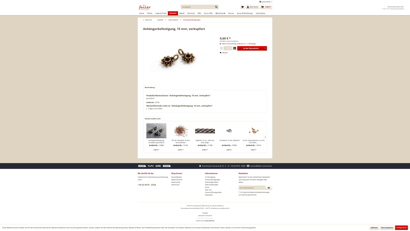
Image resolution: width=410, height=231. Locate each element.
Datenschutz (175, 182)
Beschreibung (150, 87)
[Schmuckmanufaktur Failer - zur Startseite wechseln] (145, 7)
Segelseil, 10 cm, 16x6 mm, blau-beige (204, 141)
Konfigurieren (401, 228)
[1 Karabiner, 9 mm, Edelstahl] (229, 130)
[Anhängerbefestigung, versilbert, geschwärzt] (156, 130)
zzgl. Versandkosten (232, 41)
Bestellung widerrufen (396, 7)
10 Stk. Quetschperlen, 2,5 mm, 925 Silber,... (254, 141)
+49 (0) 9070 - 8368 (147, 184)
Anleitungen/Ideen (211, 182)
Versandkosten (176, 177)
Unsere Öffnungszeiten (213, 192)
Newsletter (209, 195)
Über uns (208, 190)
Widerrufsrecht (176, 180)
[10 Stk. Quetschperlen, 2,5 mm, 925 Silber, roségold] (253, 130)
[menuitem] (200, 7)
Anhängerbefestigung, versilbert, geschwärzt (156, 141)
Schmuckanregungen (212, 180)
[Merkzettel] (242, 7)
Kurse (207, 187)
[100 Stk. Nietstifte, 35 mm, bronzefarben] (181, 130)
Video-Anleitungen (211, 185)
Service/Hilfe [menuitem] (266, 2)
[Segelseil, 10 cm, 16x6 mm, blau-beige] (205, 130)
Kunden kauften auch (153, 119)
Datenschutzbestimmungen (260, 192)
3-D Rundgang (210, 177)
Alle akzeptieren (387, 228)
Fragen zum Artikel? (155, 109)
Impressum (175, 185)
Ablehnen (374, 228)
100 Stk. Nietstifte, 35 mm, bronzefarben (180, 141)
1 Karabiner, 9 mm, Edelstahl (229, 140)
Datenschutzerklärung (397, 9)
